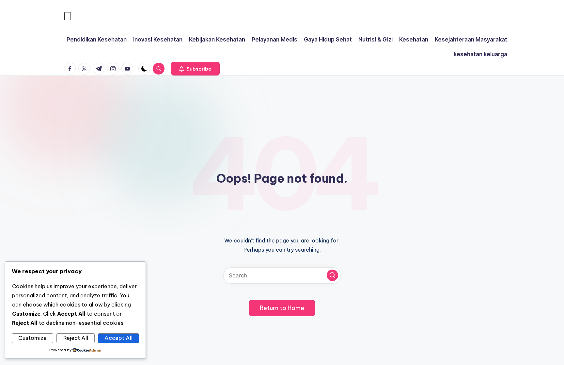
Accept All (118, 337)
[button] (195, 68)
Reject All (75, 337)
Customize (32, 337)
